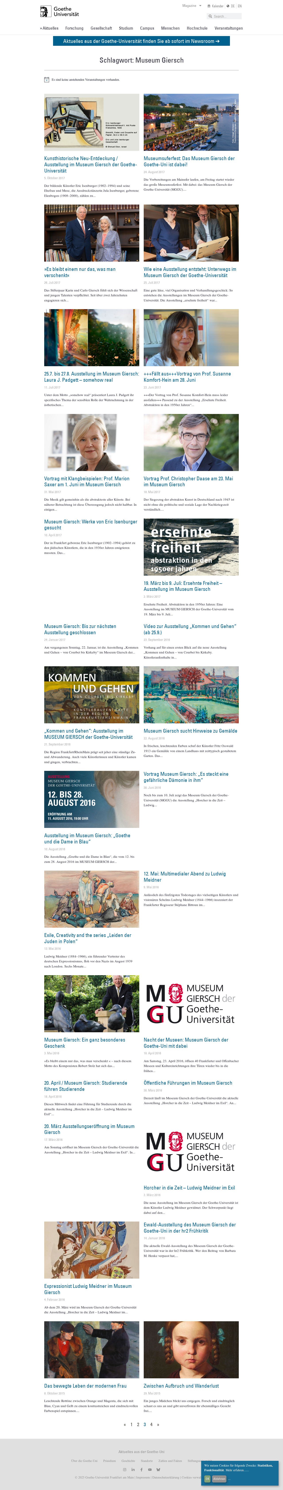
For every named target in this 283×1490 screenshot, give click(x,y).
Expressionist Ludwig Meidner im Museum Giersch (88, 1289)
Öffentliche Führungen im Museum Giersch (188, 1082)
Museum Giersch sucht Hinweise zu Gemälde (190, 730)
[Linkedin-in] (133, 1469)
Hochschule (197, 28)
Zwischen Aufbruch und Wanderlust (181, 1385)
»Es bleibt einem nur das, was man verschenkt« (80, 272)
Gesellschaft (101, 28)
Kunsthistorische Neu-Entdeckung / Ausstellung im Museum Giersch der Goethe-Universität (90, 164)
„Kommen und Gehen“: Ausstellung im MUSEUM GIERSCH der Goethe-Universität (88, 733)
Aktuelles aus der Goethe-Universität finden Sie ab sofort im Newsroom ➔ (141, 40)
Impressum (142, 1477)
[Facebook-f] (141, 1469)
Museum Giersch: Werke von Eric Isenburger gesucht (90, 524)
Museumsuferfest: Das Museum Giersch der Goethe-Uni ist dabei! (189, 161)
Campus (147, 28)
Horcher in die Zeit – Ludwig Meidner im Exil (189, 1187)
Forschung (74, 28)
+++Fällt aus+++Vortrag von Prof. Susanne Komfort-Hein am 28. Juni (187, 376)
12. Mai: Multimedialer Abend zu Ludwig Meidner (185, 876)
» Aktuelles (49, 28)
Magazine (189, 5)
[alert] (141, 79)
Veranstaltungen (229, 28)
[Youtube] (150, 1469)
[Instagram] (124, 1469)
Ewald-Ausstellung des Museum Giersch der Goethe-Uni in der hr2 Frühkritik (190, 1227)
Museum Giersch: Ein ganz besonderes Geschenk (84, 1042)
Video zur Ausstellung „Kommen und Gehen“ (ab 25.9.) (190, 629)
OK (207, 1479)
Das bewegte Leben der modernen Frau (85, 1385)
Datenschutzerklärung (165, 1477)
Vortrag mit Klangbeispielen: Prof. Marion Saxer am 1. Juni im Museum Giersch (87, 481)
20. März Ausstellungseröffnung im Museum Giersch (89, 1129)
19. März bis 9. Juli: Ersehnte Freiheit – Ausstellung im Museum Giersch (183, 586)
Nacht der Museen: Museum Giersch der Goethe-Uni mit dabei (186, 1042)
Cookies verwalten (194, 1477)
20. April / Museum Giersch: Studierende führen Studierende (85, 1085)
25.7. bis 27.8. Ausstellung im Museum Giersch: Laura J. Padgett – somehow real (91, 376)
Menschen (170, 28)
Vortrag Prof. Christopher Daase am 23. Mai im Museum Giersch (188, 481)
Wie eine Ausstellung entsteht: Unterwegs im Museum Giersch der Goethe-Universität (190, 272)
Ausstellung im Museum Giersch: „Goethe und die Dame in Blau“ (87, 838)
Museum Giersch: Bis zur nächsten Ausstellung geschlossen (80, 629)
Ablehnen (219, 1479)
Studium (126, 28)
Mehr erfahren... (236, 1470)
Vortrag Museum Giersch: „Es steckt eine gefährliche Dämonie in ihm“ (186, 776)
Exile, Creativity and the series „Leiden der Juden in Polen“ (87, 938)
